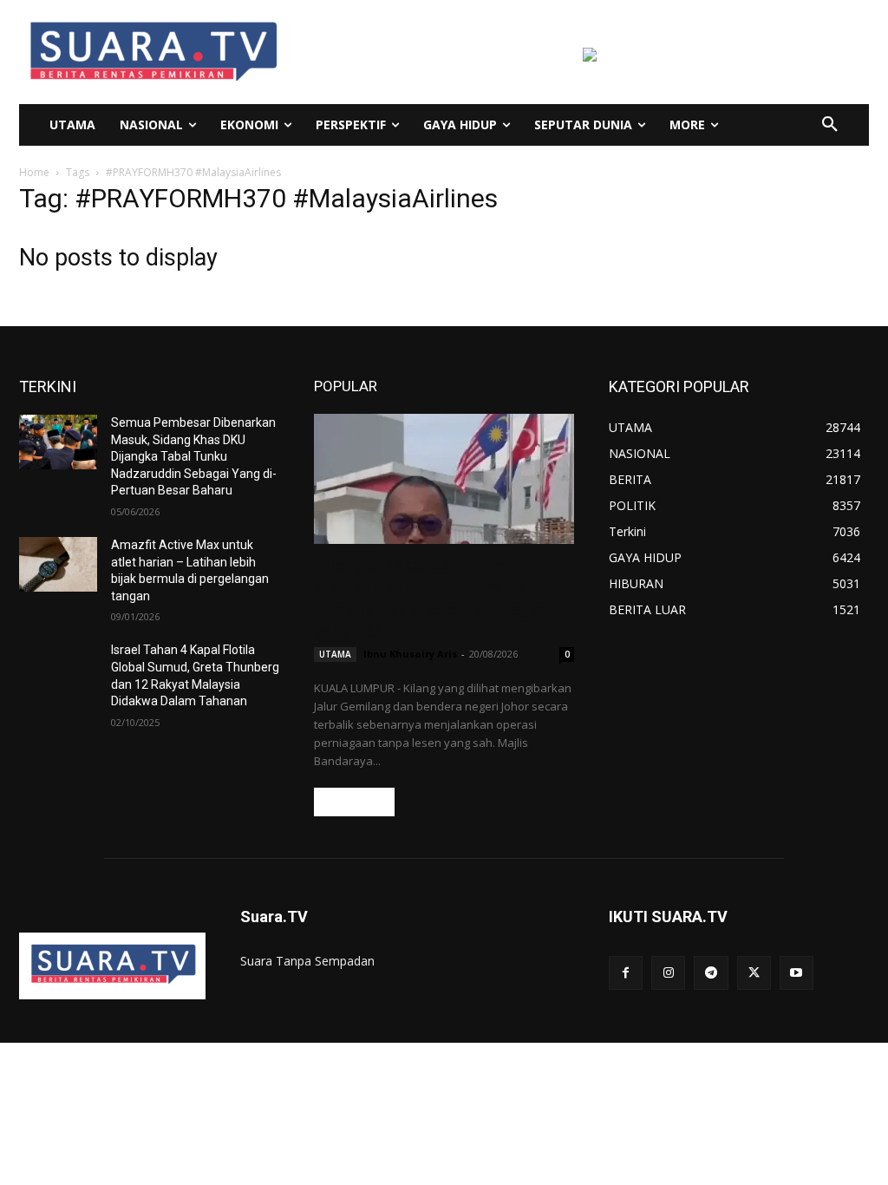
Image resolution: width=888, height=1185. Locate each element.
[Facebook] (626, 973)
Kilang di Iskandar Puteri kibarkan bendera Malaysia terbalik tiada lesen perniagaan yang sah (436, 598)
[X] (754, 973)
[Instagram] (668, 973)
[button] (830, 125)
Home (34, 172)
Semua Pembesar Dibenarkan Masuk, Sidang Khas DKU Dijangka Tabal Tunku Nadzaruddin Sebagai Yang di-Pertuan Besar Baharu (194, 456)
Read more (354, 802)
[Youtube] (796, 973)
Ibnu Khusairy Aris (410, 653)
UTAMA (335, 654)
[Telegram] (711, 973)
